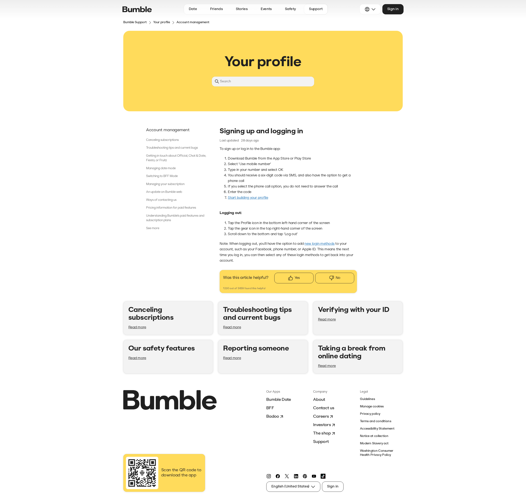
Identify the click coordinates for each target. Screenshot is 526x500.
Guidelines (367, 399)
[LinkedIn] (295, 476)
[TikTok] (323, 476)
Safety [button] (290, 9)
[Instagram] (268, 476)
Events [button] (266, 9)
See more (152, 228)
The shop (322, 433)
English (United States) (290, 486)
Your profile (161, 22)
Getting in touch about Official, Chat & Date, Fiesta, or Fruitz (176, 158)
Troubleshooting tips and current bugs (172, 147)
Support (321, 442)
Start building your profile (248, 198)
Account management (192, 22)
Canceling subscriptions (162, 140)
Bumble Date (278, 400)
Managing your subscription (165, 184)
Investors (322, 425)
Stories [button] (242, 9)
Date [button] (193, 9)
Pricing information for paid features (171, 207)
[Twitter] (286, 476)
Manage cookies (372, 406)
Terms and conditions (375, 421)
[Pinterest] (304, 476)
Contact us (323, 408)
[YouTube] (313, 476)
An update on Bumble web (164, 192)
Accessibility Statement (377, 428)
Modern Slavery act (374, 443)
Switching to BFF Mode (162, 176)
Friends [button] (216, 9)
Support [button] (316, 9)
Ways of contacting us (161, 200)
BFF (270, 408)
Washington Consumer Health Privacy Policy (376, 453)
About (319, 400)
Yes (297, 278)
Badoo (272, 417)
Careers (321, 417)
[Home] (137, 9)
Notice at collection (374, 436)
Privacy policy (370, 414)
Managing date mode (161, 168)
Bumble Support (135, 22)
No (338, 278)
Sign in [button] (393, 9)
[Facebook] (277, 476)
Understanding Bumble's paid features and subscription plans (175, 218)
